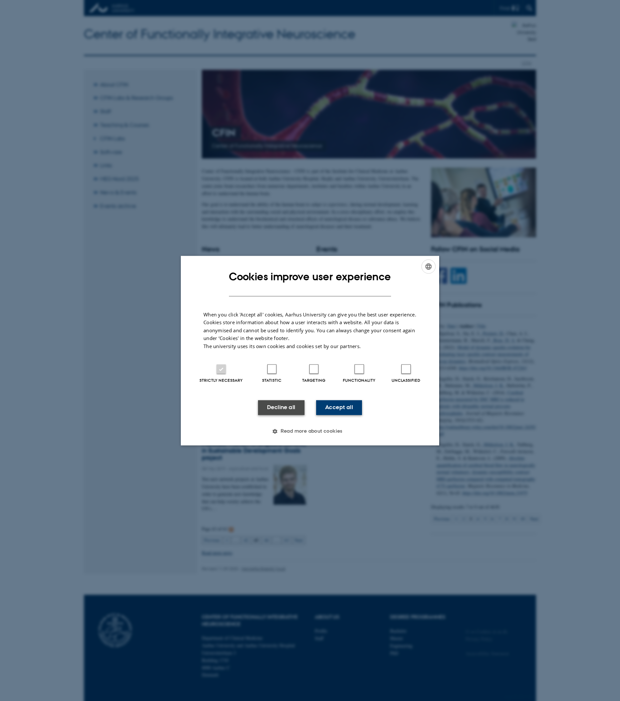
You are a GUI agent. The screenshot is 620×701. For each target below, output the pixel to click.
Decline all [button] (281, 407)
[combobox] (428, 266)
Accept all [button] (339, 407)
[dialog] (310, 350)
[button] (310, 431)
